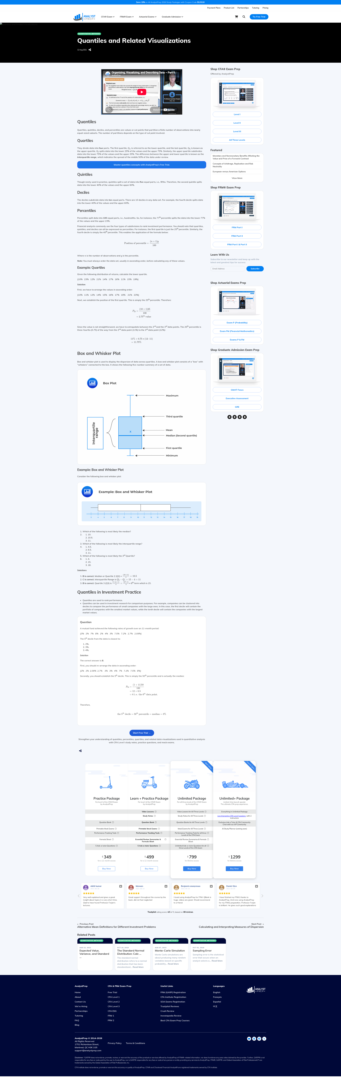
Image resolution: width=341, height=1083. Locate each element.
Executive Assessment (237, 398)
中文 (215, 1006)
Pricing (265, 8)
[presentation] (141, 243)
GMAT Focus (237, 389)
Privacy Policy (115, 1043)
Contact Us (80, 1001)
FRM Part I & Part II (237, 244)
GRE (237, 407)
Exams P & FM (237, 339)
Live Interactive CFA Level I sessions (232, 816)
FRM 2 (111, 1020)
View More (237, 178)
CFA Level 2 (114, 1001)
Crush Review (167, 1011)
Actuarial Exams (147, 16)
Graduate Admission (171, 16)
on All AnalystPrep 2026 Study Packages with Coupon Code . (170, 2)
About (78, 997)
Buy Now (106, 868)
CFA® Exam (107, 16)
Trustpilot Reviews (170, 1006)
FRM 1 (111, 1015)
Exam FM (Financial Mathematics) (237, 331)
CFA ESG (112, 1011)
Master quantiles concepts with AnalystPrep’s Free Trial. (142, 164)
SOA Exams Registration (173, 1001)
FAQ (77, 1020)
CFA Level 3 (114, 1006)
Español (217, 1001)
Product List (229, 8)
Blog (77, 1025)
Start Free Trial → (142, 732)
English (216, 992)
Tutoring (255, 8)
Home (78, 992)
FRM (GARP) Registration (173, 992)
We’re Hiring (81, 1006)
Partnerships (243, 8)
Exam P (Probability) (237, 322)
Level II (237, 122)
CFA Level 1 (114, 997)
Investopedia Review (171, 1015)
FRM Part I (237, 227)
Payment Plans (213, 8)
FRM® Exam (126, 16)
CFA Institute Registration (173, 997)
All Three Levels (237, 140)
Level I (237, 114)
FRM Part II (237, 236)
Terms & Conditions (135, 1043)
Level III (237, 131)
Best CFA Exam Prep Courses (175, 1020)
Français (217, 997)
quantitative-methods (89, 34)
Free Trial (112, 992)
